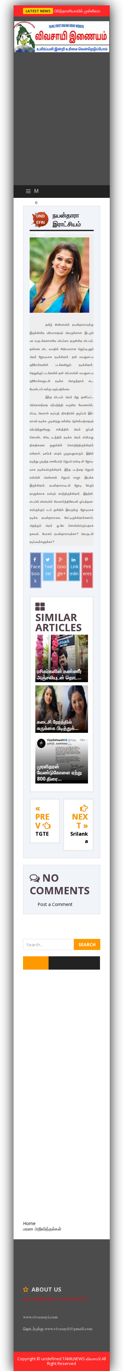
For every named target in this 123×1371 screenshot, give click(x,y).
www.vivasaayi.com (40, 1317)
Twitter (48, 569)
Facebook (35, 573)
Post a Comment (55, 904)
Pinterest (87, 573)
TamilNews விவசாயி (82, 1359)
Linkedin (74, 569)
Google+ (61, 569)
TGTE (42, 833)
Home (29, 1223)
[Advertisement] (61, 120)
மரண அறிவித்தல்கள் (42, 1229)
